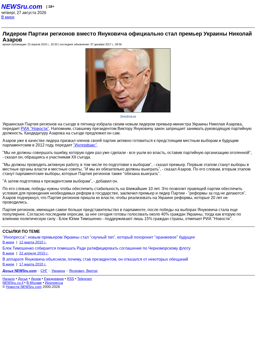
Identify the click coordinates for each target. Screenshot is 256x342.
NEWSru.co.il (12, 283)
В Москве (34, 283)
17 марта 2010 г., (33, 264)
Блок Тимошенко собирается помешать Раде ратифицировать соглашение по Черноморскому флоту (96, 248)
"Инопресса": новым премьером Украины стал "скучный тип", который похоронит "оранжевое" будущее (98, 237)
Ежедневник (54, 279)
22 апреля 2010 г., (34, 253)
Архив (36, 279)
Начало (8, 279)
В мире (7, 17)
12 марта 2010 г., (33, 242)
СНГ (44, 271)
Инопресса (54, 283)
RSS (70, 279)
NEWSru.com (21, 6)
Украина (58, 271)
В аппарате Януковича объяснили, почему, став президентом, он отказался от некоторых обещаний (95, 259)
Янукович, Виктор (83, 271)
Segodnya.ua (128, 116)
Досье (23, 279)
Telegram (84, 279)
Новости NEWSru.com (24, 287)
